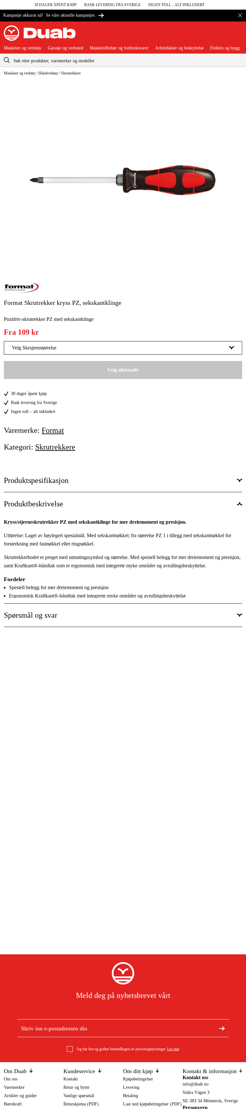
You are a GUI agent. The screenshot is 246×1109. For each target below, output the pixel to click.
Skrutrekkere (71, 73)
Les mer (173, 1049)
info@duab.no (196, 1084)
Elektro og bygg (225, 48)
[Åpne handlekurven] (237, 35)
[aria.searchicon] (6, 60)
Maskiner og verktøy (22, 48)
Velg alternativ (123, 370)
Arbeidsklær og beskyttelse (179, 48)
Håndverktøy (48, 73)
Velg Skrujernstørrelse (34, 347)
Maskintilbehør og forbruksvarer (119, 48)
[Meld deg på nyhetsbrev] (222, 1027)
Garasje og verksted (65, 48)
